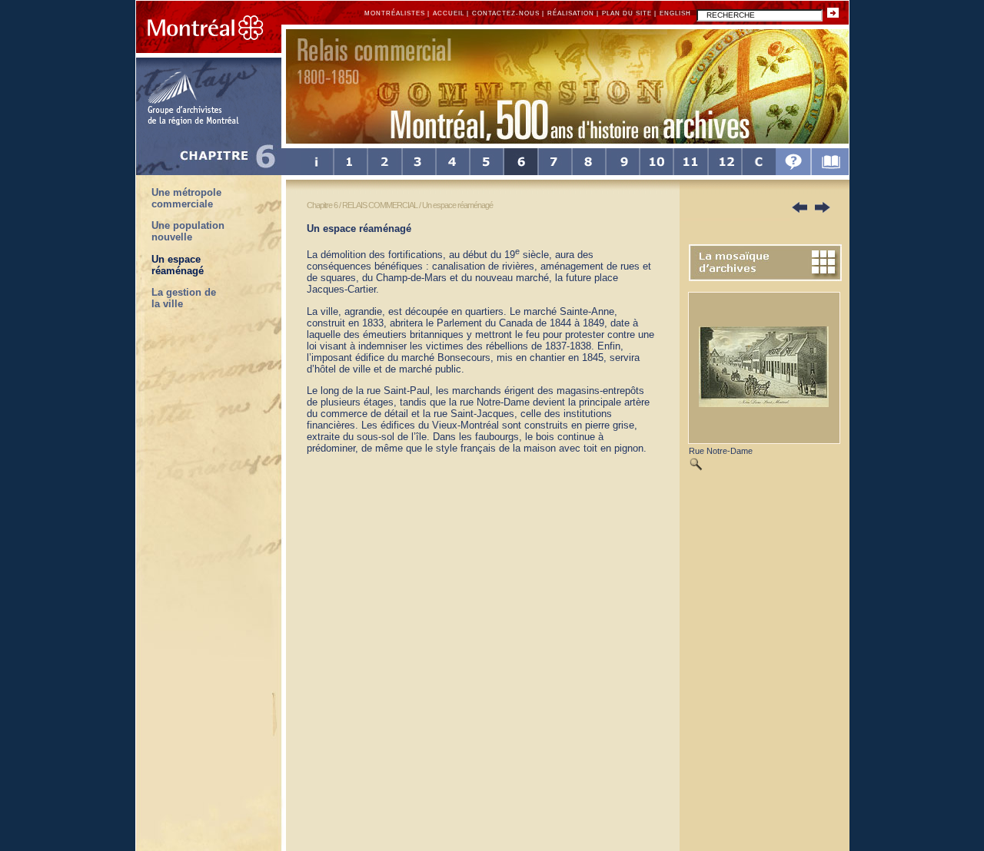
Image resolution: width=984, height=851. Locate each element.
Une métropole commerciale (186, 198)
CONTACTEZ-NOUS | (508, 13)
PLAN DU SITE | (629, 13)
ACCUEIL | (451, 13)
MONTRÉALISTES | (397, 13)
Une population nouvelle (187, 231)
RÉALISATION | (573, 13)
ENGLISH (676, 13)
